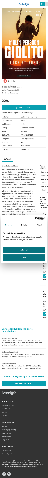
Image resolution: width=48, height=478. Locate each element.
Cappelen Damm (27, 127)
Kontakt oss (6, 409)
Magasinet (5, 440)
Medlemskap (6, 436)
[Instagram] (9, 475)
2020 (22, 120)
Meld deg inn (6, 433)
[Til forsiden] (24, 5)
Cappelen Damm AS (9, 466)
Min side (4, 426)
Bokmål (24, 131)
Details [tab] (24, 225)
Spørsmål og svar (8, 405)
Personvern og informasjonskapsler (26, 466)
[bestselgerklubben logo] (9, 393)
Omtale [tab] (7, 159)
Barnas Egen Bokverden (10, 454)
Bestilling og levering (9, 430)
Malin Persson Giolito (11, 90)
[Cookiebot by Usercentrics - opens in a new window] (35, 218)
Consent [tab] (8, 225)
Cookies (4, 415)
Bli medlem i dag (23, 383)
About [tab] (39, 225)
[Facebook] (4, 475)
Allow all (24, 250)
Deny (24, 257)
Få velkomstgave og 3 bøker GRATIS (23, 376)
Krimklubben (6, 450)
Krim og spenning (27, 138)
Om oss (4, 412)
